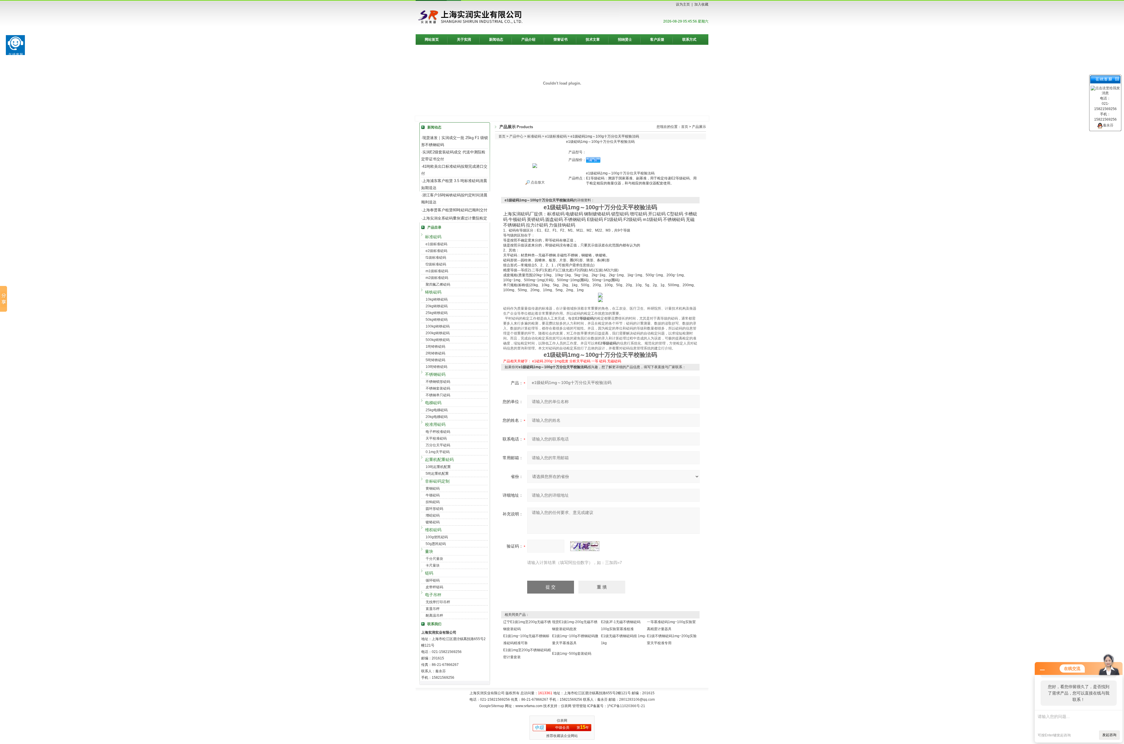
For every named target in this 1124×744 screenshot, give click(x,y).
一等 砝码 (598, 361)
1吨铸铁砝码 (435, 346)
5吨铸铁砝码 (435, 360)
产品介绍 (528, 39)
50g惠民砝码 (436, 544)
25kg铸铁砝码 (437, 313)
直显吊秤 (433, 609)
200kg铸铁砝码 (438, 333)
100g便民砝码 (437, 537)
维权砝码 (433, 529)
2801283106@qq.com (637, 699)
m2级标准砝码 (437, 278)
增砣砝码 (433, 515)
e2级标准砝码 (436, 251)
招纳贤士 (625, 39)
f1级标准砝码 (436, 258)
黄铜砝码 (433, 488)
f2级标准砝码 (436, 264)
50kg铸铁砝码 (437, 320)
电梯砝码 (433, 402)
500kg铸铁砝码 (438, 340)
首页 (684, 127)
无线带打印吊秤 (438, 602)
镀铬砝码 (433, 522)
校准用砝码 (435, 424)
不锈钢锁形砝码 (438, 382)
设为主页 (683, 4)
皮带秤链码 (434, 587)
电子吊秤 (433, 594)
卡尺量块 (433, 565)
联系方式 (689, 39)
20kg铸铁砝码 (437, 306)
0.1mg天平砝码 (438, 452)
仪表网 (566, 706)
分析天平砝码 (579, 361)
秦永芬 (1108, 125)
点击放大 (537, 182)
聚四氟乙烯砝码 (438, 284)
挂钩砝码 (433, 502)
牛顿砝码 (433, 495)
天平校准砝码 (436, 438)
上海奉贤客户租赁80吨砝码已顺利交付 (454, 210)
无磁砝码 (614, 361)
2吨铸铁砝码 (435, 353)
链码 (429, 573)
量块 (429, 551)
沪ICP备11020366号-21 (626, 706)
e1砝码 (537, 361)
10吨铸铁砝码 (436, 367)
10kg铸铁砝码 (437, 299)
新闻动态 (496, 39)
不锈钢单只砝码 (438, 395)
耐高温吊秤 (434, 615)
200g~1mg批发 (556, 361)
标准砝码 (433, 236)
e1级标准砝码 (436, 244)
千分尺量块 (434, 559)
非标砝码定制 (437, 481)
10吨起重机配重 (438, 467)
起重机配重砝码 (439, 459)
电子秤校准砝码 (438, 432)
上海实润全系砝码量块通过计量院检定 (454, 218)
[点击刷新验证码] (584, 546)
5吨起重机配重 (437, 474)
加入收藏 (701, 4)
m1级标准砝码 (437, 271)
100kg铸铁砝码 (438, 326)
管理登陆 (579, 706)
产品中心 (516, 136)
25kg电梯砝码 (437, 410)
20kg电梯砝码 (437, 417)
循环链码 (433, 580)
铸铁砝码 (433, 292)
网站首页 (432, 39)
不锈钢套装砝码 (438, 388)
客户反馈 (657, 39)
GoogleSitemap (491, 706)
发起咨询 (1109, 735)
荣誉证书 (561, 39)
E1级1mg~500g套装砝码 (571, 654)
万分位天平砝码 (438, 445)
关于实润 (464, 39)
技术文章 (593, 39)
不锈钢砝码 (435, 374)
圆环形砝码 (434, 509)
